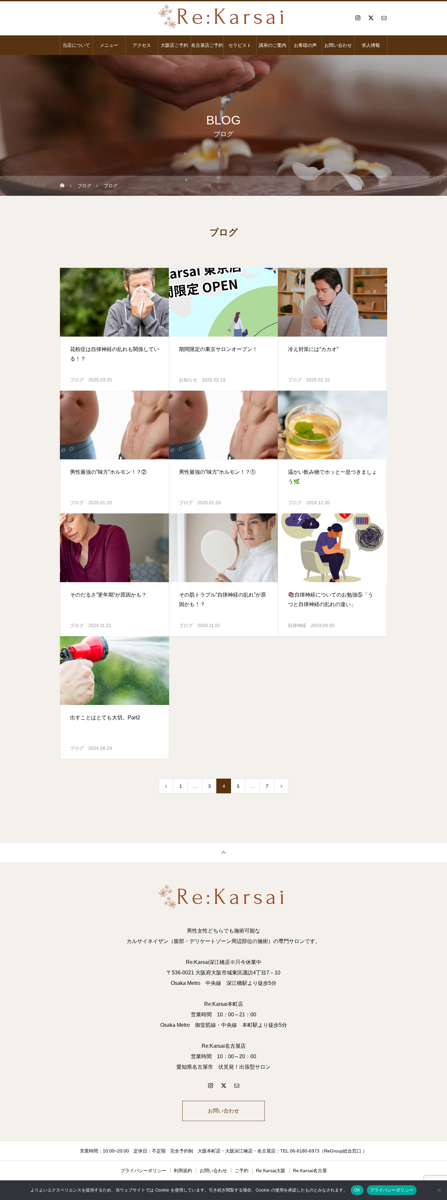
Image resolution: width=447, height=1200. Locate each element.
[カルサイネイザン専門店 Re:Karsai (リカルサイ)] (223, 17)
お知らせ (188, 379)
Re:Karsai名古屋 (310, 1170)
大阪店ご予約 (174, 45)
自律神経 (297, 625)
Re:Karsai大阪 (270, 1170)
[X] (370, 17)
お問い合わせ (338, 45)
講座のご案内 (272, 45)
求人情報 (371, 45)
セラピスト (239, 45)
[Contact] (384, 17)
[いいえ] (439, 1190)
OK (357, 1189)
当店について (76, 45)
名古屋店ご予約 (207, 45)
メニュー (109, 45)
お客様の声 (305, 45)
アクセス (142, 45)
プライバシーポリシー (143, 1170)
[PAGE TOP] (223, 852)
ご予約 (241, 1170)
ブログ (77, 379)
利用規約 (183, 1170)
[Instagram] (357, 17)
